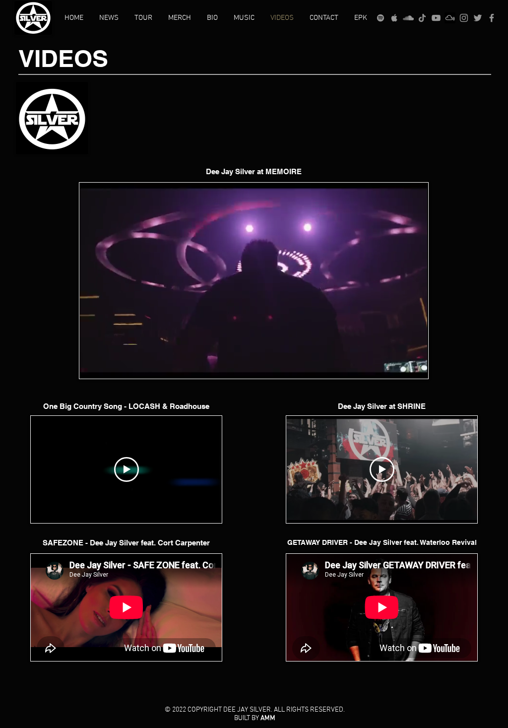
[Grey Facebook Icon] (491, 17)
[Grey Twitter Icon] (477, 17)
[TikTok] (422, 17)
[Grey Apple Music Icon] (394, 17)
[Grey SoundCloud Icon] (408, 17)
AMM (267, 718)
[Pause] (92, 365)
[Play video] (126, 469)
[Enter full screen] (414, 365)
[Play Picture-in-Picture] (397, 365)
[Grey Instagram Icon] (463, 17)
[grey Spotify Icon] (380, 17)
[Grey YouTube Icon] (436, 17)
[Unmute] (109, 365)
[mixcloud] (449, 17)
